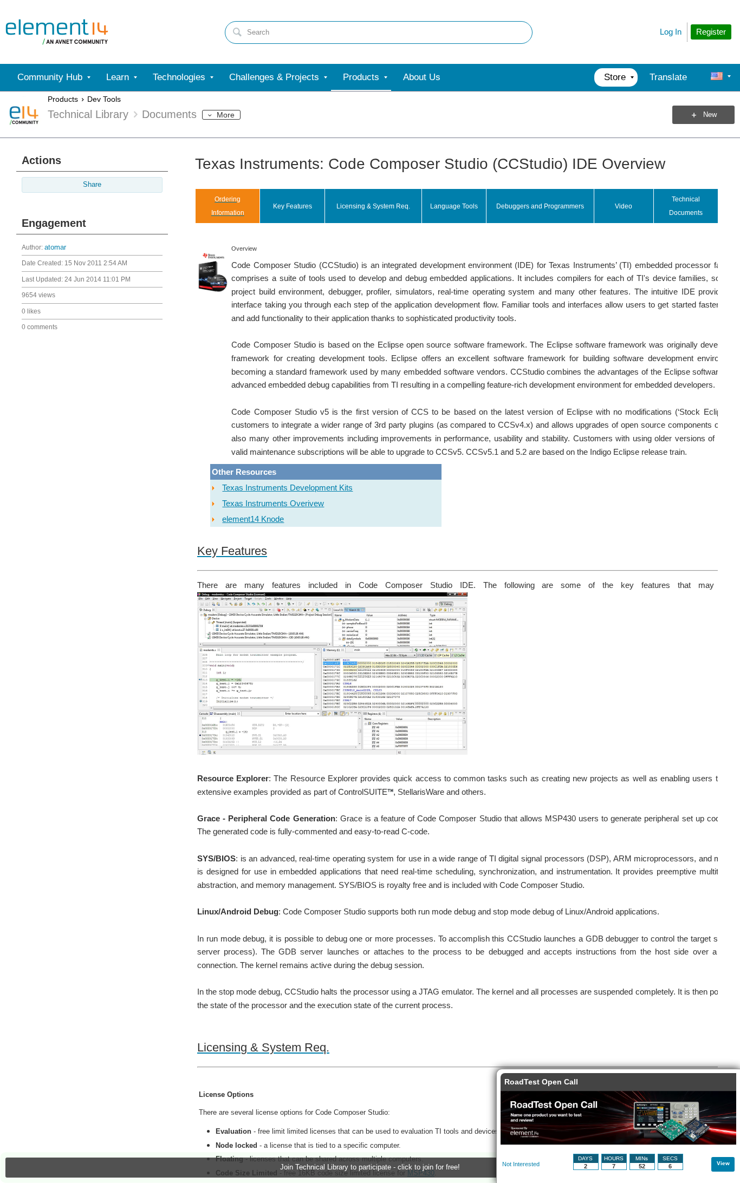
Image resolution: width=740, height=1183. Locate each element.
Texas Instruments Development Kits (287, 487)
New (710, 115)
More (226, 114)
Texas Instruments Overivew (273, 503)
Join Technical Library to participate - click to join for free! (370, 1167)
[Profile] (717, 77)
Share (92, 184)
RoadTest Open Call (541, 1081)
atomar (55, 247)
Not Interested (521, 1164)
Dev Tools (104, 99)
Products (63, 99)
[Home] (56, 32)
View (723, 1163)
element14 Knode (253, 519)
